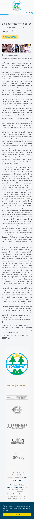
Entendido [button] (17, 514)
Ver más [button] (5, 510)
